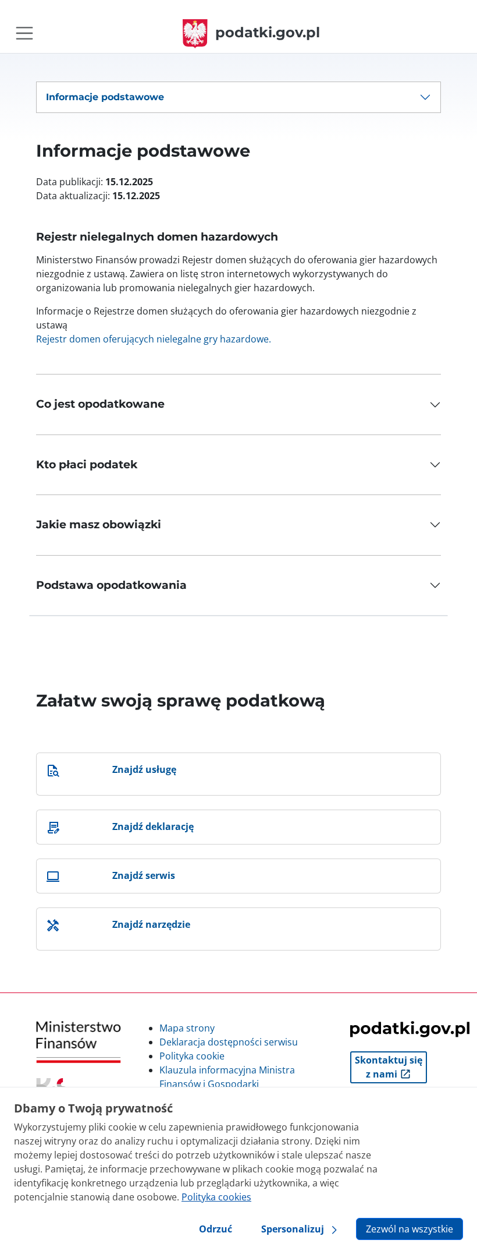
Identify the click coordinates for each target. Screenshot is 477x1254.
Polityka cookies (216, 1197)
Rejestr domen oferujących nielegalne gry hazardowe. (153, 339)
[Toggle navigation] (24, 33)
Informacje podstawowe (105, 97)
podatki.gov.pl (267, 32)
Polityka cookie (192, 1056)
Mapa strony (187, 1028)
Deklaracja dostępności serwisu (228, 1042)
